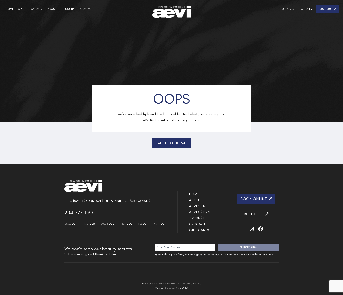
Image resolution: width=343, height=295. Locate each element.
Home (10, 9)
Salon (35, 9)
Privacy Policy (191, 283)
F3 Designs (169, 288)
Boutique (325, 9)
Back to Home (171, 143)
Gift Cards (288, 9)
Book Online (306, 9)
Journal (70, 9)
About (52, 9)
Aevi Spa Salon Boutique (162, 283)
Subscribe (248, 247)
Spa (20, 9)
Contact (86, 9)
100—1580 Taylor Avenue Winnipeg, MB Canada (107, 201)
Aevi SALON (199, 212)
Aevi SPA (197, 206)
